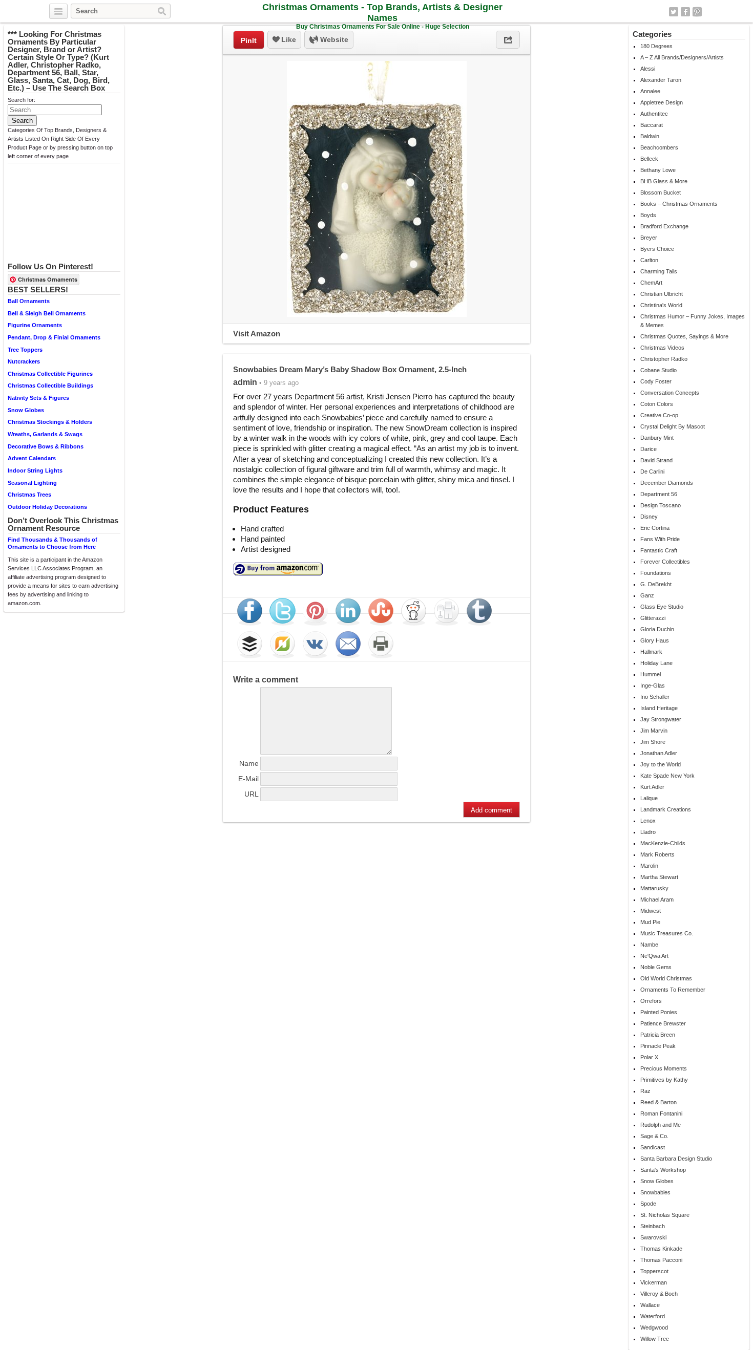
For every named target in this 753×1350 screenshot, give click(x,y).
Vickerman (653, 1282)
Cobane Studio (658, 370)
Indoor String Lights (35, 470)
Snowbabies (655, 1192)
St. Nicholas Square (664, 1215)
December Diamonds (666, 483)
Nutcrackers (24, 361)
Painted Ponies (658, 1012)
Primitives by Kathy (664, 1080)
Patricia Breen (657, 1035)
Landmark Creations (665, 809)
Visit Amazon (256, 333)
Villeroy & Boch (659, 1294)
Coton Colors (656, 404)
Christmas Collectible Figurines (50, 374)
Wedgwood (654, 1327)
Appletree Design (661, 102)
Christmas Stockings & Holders (50, 422)
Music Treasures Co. (666, 933)
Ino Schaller (655, 697)
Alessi (647, 69)
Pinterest (697, 12)
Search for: (21, 100)
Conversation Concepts (669, 393)
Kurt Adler (652, 787)
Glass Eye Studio (661, 607)
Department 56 (658, 494)
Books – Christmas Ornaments (679, 204)
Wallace (650, 1305)
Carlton (649, 260)
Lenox (648, 821)
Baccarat (651, 125)
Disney (649, 516)
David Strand (656, 460)
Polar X (649, 1057)
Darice (648, 449)
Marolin (649, 866)
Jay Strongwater (660, 719)
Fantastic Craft (658, 550)
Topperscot (654, 1271)
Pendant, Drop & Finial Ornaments (54, 337)
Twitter (673, 12)
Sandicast (652, 1147)
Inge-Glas (652, 685)
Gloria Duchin (657, 629)
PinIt (249, 40)
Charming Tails (658, 271)
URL (251, 794)
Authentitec (654, 114)
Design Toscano (660, 505)
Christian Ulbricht (661, 294)
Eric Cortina (655, 528)
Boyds (648, 215)
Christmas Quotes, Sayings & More (684, 336)
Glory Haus (654, 640)
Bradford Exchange (664, 226)
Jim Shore (652, 742)
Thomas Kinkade (661, 1249)
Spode (648, 1204)
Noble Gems (656, 967)
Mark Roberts (657, 854)
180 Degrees (656, 46)
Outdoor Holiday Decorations (47, 507)
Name (249, 763)
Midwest (650, 911)
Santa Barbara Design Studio (676, 1158)
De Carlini (652, 471)
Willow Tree (654, 1339)
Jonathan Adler (658, 753)
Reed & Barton (658, 1102)
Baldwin (649, 136)
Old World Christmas (666, 978)
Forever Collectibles (665, 562)
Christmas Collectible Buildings (50, 385)
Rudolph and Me (660, 1125)
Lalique (649, 798)
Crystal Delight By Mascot (672, 426)
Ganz (647, 595)
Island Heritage (659, 708)
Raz (645, 1091)
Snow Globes (26, 410)
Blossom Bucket (660, 192)
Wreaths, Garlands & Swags (45, 434)
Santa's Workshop (663, 1170)
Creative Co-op (659, 415)
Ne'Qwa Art (654, 956)
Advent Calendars (32, 458)
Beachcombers (659, 147)
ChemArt (651, 283)
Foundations (655, 573)
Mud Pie (650, 922)
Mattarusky (654, 888)
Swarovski (653, 1237)
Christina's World (661, 305)
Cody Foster (656, 381)
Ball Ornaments (29, 301)
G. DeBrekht (656, 584)
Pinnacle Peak (658, 1046)
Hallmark (651, 652)
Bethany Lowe (658, 170)
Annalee (650, 91)
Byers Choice (657, 249)
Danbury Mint (657, 438)
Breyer (648, 237)
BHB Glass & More (663, 181)
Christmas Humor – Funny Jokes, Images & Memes (692, 320)
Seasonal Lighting (32, 483)
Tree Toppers (25, 350)
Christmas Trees (29, 494)
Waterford (652, 1316)
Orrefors (651, 1001)
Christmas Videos (662, 348)
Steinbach (652, 1226)
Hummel (650, 674)
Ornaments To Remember (672, 990)
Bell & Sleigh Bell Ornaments (47, 313)
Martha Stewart (659, 877)
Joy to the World (660, 764)
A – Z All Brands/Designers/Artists (682, 57)
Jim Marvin (653, 730)
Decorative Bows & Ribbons (45, 446)
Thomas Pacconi (661, 1260)
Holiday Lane (656, 663)
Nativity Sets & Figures (38, 398)
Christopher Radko (663, 359)
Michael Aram (657, 899)
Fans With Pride (660, 539)
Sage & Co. (654, 1136)
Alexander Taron (660, 80)
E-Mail (248, 779)
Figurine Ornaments (35, 325)
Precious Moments (663, 1068)
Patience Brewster (663, 1023)
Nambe (649, 944)
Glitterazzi (652, 618)
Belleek (649, 159)
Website (333, 39)
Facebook (685, 12)
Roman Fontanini (661, 1113)
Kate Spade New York (667, 776)
